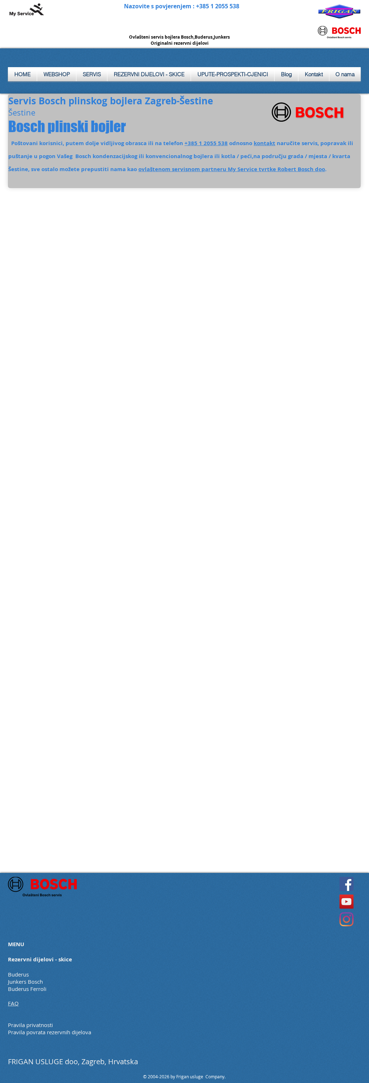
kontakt (264, 143)
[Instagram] (346, 919)
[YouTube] (346, 902)
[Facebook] (346, 884)
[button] (91, 74)
